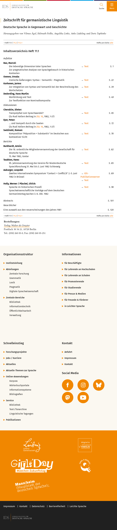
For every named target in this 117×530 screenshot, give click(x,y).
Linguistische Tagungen (21, 413)
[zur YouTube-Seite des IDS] (83, 397)
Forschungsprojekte (16, 352)
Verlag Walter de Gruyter (17, 225)
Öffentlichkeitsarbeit (20, 310)
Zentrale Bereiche (15, 297)
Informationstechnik (19, 306)
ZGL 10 (39, 116)
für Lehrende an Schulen (77, 275)
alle (111, 43)
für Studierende (72, 287)
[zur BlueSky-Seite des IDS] (98, 385)
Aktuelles (11, 364)
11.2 (15, 43)
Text (86, 66)
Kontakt (68, 364)
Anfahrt (68, 352)
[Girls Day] (32, 466)
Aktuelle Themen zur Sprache (21, 370)
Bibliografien (16, 394)
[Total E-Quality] (85, 466)
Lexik (12, 282)
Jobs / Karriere (13, 358)
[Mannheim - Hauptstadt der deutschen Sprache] (32, 486)
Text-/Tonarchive (18, 409)
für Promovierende (74, 281)
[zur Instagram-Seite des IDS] (83, 385)
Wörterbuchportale (19, 385)
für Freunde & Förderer (76, 300)
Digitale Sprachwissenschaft (23, 291)
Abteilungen (12, 269)
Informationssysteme (20, 389)
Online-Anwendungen (17, 376)
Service (10, 400)
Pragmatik (14, 287)
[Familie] (85, 445)
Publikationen (13, 419)
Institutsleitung (14, 263)
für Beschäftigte (72, 263)
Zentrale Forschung (19, 273)
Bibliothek (14, 302)
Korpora (13, 381)
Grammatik (15, 278)
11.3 (19, 43)
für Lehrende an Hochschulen (79, 269)
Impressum (70, 358)
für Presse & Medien (75, 293)
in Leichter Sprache (74, 306)
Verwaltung (15, 315)
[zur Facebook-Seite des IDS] (67, 385)
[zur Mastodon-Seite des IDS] (67, 397)
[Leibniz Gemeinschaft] (32, 445)
